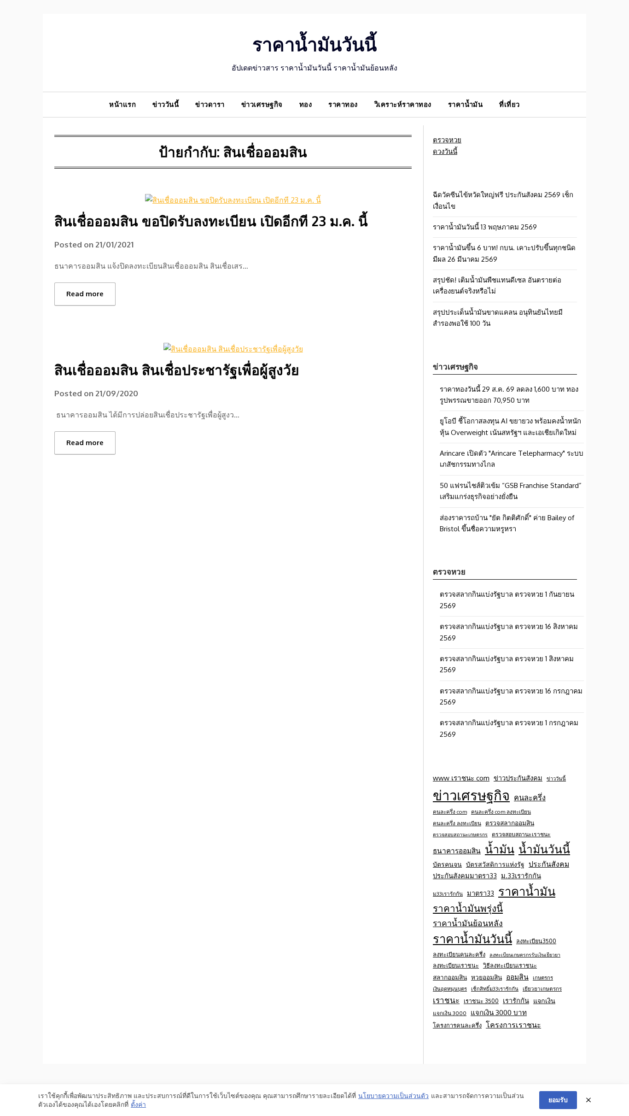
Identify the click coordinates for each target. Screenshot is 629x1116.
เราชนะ (446, 1000)
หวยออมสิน (486, 977)
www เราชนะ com (461, 777)
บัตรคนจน (447, 864)
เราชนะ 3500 (481, 1000)
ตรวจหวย (447, 139)
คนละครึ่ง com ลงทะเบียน (501, 811)
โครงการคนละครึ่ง (457, 1025)
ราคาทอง (343, 104)
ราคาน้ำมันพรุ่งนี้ (468, 908)
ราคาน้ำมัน (465, 104)
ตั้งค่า (138, 1104)
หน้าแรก (122, 104)
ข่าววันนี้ (165, 104)
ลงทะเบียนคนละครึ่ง (459, 954)
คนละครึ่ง (530, 797)
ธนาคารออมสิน (457, 850)
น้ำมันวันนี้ (544, 849)
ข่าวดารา (210, 104)
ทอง (305, 104)
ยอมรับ (558, 1100)
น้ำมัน (499, 848)
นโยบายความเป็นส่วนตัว (393, 1095)
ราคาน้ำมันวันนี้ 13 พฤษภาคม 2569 (485, 227)
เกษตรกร (543, 977)
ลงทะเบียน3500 (536, 941)
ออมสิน (517, 976)
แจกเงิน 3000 (449, 1013)
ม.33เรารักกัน (521, 875)
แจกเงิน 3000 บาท (499, 1012)
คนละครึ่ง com (450, 811)
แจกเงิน (544, 1000)
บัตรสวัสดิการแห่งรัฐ (495, 864)
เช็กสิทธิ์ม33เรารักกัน (494, 988)
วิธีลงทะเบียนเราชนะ (510, 965)
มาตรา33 (480, 893)
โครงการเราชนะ (513, 1024)
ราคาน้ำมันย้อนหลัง (468, 923)
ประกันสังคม (549, 864)
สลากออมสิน (450, 977)
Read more (85, 293)
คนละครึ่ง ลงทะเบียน (457, 823)
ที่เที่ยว (509, 104)
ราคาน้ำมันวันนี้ (314, 43)
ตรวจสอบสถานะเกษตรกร (460, 834)
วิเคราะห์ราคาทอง (402, 104)
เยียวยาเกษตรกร (542, 988)
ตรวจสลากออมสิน (509, 823)
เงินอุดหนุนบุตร (450, 988)
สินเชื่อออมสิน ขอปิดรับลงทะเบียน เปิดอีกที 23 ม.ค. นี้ (211, 220)
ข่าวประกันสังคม (518, 778)
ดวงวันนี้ (445, 151)
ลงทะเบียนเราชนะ (456, 965)
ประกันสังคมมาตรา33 (465, 875)
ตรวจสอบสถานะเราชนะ (521, 834)
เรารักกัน (516, 1000)
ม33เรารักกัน (448, 893)
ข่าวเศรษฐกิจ (262, 104)
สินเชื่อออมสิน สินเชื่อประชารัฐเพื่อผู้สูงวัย (176, 369)
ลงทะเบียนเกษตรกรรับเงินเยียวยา (524, 955)
